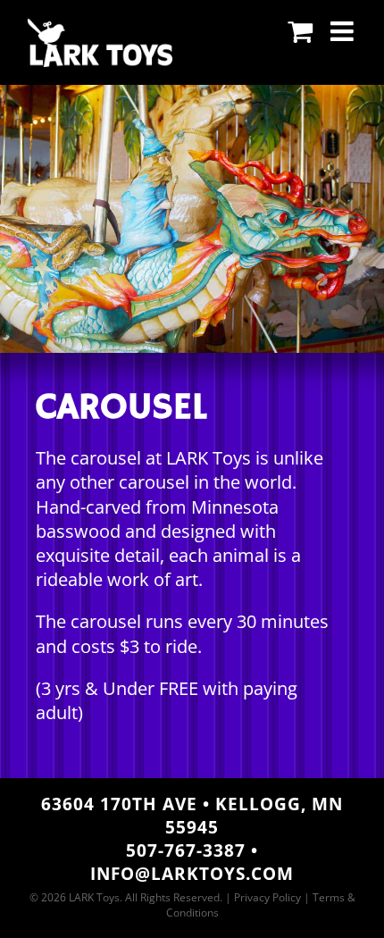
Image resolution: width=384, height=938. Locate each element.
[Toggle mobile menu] (343, 31)
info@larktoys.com (192, 873)
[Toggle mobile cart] (300, 31)
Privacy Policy (267, 897)
